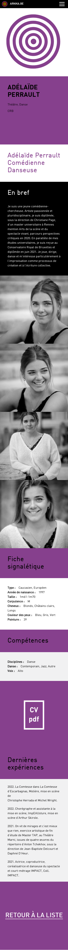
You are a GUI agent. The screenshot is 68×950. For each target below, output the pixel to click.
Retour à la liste (34, 915)
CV (34, 715)
